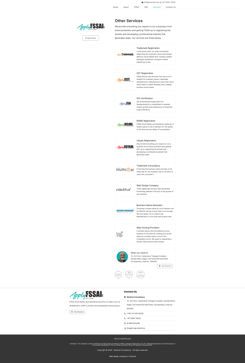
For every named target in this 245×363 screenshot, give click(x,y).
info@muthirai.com (151, 2)
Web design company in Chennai (122, 356)
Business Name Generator (150, 205)
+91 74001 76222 (169, 2)
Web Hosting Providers (148, 227)
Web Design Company (147, 185)
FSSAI (136, 7)
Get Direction (166, 266)
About (126, 7)
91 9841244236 (133, 323)
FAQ (146, 7)
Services (157, 7)
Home (115, 7)
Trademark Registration (148, 48)
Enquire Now (90, 38)
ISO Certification (145, 98)
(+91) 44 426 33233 (135, 313)
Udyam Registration (146, 140)
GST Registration (145, 73)
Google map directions (136, 328)
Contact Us (171, 7)
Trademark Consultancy (148, 165)
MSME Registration (146, 121)
